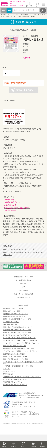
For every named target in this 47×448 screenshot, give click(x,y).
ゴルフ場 (12, 16)
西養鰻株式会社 (8, 374)
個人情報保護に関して (23, 280)
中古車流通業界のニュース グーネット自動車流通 (20, 340)
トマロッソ (6, 369)
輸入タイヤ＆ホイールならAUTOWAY (16, 335)
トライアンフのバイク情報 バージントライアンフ (20, 351)
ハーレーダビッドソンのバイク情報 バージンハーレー (22, 343)
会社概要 (23, 284)
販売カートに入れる (24, 90)
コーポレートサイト (23, 297)
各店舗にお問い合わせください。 (18, 131)
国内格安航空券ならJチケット (13, 382)
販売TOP (41, 14)
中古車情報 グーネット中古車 (13, 308)
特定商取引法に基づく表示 (23, 277)
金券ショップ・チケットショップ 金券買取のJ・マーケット (18, 14)
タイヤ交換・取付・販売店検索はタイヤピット (19, 338)
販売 (9, 11)
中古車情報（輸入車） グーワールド (15, 314)
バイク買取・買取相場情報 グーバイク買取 (18, 366)
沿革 (23, 287)
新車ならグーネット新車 (11, 311)
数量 (4, 67)
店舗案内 (43, 446)
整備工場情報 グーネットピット (14, 316)
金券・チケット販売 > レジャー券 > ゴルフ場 (18, 249)
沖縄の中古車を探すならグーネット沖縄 (17, 330)
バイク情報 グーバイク (11, 322)
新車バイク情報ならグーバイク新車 (15, 359)
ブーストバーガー (9, 371)
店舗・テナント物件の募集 (23, 294)
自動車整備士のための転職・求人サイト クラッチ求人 (22, 377)
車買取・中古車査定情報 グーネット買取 (17, 319)
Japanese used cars (10, 324)
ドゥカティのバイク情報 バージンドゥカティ (18, 348)
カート (38, 6)
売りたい (14, 446)
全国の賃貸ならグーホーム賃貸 (14, 354)
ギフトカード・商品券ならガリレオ (15, 379)
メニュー (43, 4)
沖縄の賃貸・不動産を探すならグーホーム (17, 327)
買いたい (23, 446)
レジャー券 (4, 16)
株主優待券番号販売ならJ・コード (15, 385)
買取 (3, 11)
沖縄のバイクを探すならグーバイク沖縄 (17, 332)
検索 (43, 10)
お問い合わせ (23, 290)
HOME (4, 446)
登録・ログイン (30, 6)
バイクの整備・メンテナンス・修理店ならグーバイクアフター (23, 362)
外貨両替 (33, 446)
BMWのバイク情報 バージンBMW (14, 346)
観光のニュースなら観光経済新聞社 (15, 356)
